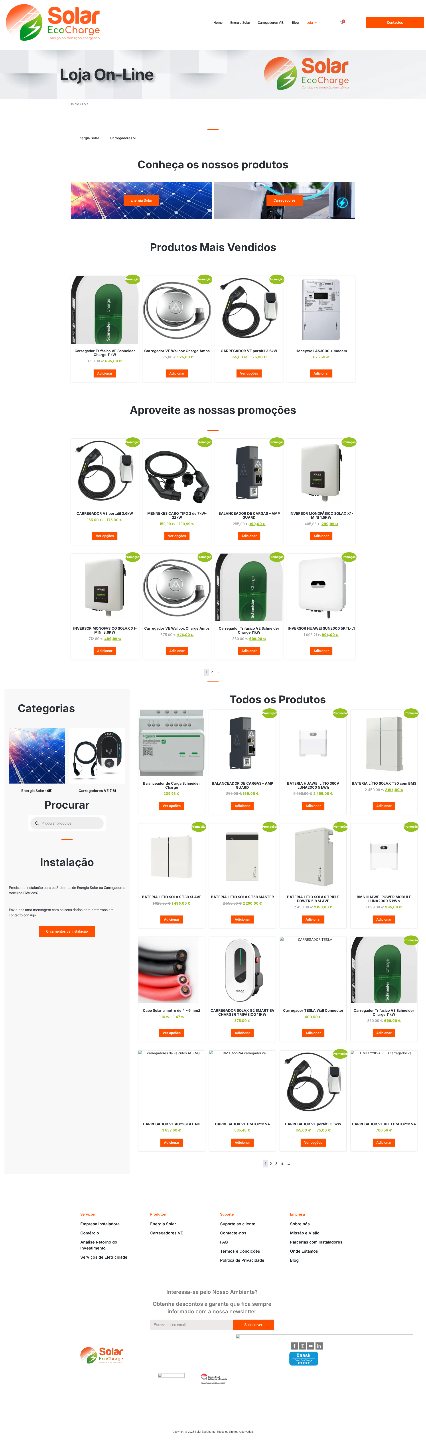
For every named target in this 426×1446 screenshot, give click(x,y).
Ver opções (249, 373)
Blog (295, 22)
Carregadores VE (123, 138)
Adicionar (104, 373)
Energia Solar (240, 22)
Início (75, 104)
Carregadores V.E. (271, 22)
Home (218, 22)
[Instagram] (302, 1346)
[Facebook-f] (294, 1346)
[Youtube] (310, 1346)
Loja (309, 22)
